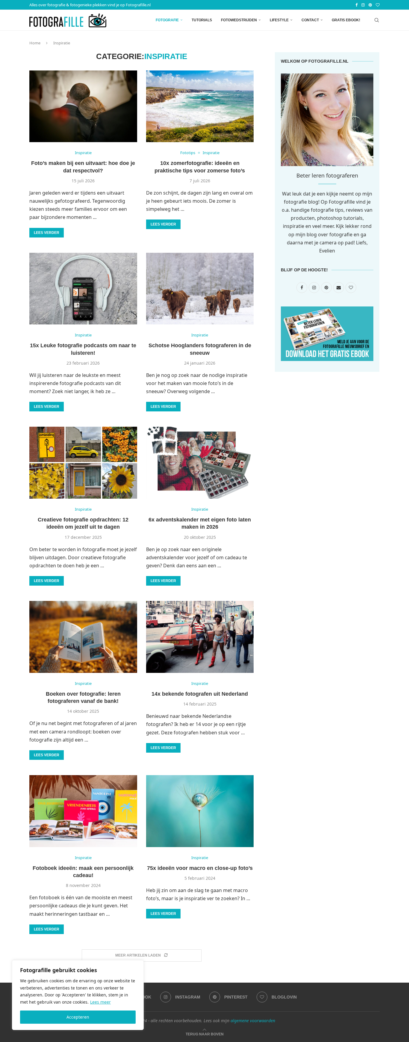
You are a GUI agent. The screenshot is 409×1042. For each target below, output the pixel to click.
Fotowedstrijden (239, 20)
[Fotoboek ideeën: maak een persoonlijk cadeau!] (83, 811)
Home (34, 43)
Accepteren (77, 1017)
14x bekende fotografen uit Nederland (200, 694)
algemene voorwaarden (253, 1020)
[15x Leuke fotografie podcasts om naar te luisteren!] (83, 289)
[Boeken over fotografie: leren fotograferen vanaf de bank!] (83, 637)
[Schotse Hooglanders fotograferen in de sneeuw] (200, 289)
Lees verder (46, 233)
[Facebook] (356, 5)
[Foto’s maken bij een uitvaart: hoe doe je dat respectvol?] (83, 106)
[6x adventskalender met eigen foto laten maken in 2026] (200, 463)
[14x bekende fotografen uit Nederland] (200, 637)
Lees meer (100, 1002)
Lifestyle (279, 20)
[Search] (377, 20)
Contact (310, 20)
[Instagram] (363, 5)
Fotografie (167, 20)
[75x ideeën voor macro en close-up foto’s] (200, 811)
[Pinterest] (370, 5)
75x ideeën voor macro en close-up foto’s (200, 868)
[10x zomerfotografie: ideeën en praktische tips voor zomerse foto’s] (200, 106)
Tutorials (202, 20)
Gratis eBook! (346, 20)
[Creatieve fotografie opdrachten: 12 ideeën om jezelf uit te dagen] (83, 463)
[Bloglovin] (378, 5)
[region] (78, 995)
